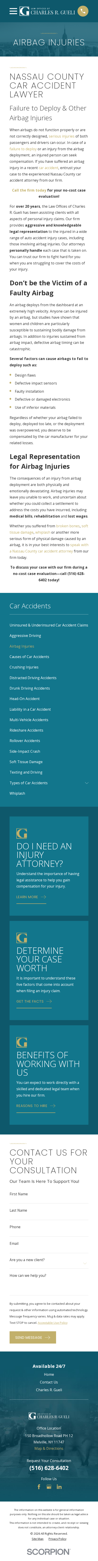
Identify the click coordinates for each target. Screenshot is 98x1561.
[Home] (47, 11)
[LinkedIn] (59, 1486)
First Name (19, 1194)
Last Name (18, 1210)
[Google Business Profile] (49, 1486)
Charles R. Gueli (49, 1389)
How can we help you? (28, 1275)
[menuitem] (49, 625)
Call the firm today (29, 190)
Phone (15, 1227)
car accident (48, 167)
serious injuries (62, 136)
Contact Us (49, 1382)
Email (14, 1243)
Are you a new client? (27, 1260)
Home (49, 1374)
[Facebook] (38, 1486)
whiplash (42, 532)
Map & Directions (48, 1448)
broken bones (68, 525)
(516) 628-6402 (49, 1468)
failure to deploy (23, 148)
